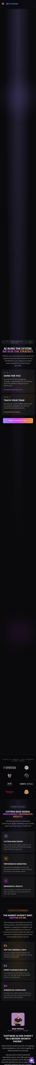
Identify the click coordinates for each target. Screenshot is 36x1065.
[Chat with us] (31, 1060)
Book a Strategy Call (18, 420)
